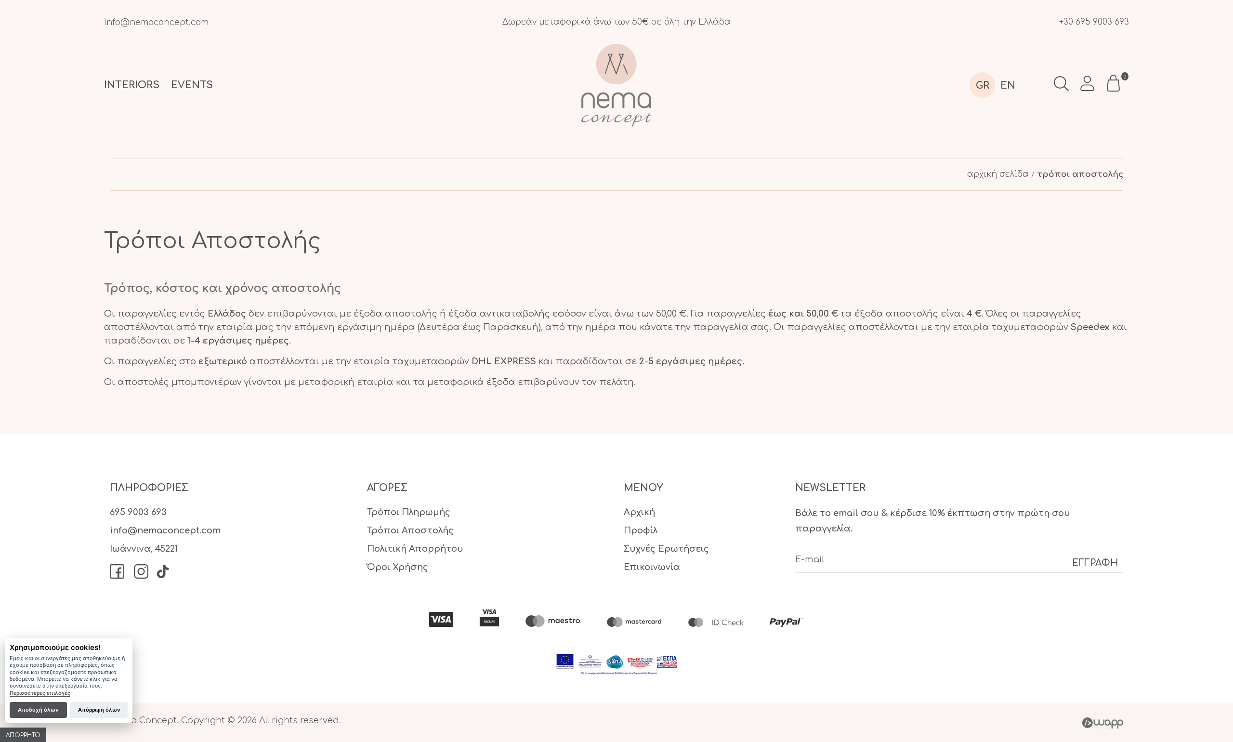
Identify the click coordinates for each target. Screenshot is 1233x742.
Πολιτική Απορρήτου (415, 549)
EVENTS (192, 85)
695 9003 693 (138, 512)
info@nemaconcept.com (156, 22)
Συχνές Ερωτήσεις (666, 549)
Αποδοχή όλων (38, 709)
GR (982, 85)
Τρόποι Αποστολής (410, 530)
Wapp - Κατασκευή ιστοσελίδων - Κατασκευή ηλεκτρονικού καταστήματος (1102, 723)
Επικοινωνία (652, 567)
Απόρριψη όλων (99, 709)
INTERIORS (131, 85)
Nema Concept (616, 85)
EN (1007, 85)
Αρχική (639, 512)
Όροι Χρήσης (397, 567)
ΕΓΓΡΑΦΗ (1095, 563)
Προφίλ (640, 530)
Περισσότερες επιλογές (40, 693)
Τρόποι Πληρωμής (408, 512)
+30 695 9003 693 (1094, 21)
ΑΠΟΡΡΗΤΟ (23, 735)
